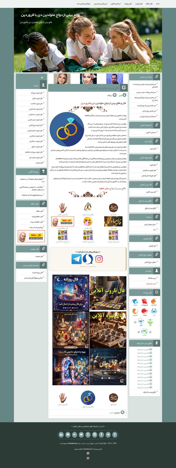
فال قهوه (153, 165)
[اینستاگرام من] (94, 435)
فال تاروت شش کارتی (35, 130)
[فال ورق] (70, 367)
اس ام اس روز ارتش (149, 111)
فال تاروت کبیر (37, 98)
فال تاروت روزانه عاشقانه (34, 152)
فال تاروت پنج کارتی (36, 125)
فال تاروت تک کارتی (36, 109)
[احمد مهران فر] (114, 79)
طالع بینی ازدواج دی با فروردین (103, 87)
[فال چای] (108, 367)
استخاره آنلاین (116, 3)
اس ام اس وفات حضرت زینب (146, 92)
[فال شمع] (70, 330)
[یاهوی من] (114, 435)
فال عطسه (39, 256)
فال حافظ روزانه (37, 216)
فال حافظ (149, 3)
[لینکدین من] (61, 435)
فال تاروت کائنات (37, 103)
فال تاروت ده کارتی (36, 141)
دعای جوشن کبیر (150, 224)
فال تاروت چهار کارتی (35, 119)
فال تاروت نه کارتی (36, 136)
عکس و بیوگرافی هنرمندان (33, 278)
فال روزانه (128, 3)
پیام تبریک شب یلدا (36, 227)
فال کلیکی (152, 246)
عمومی (111, 412)
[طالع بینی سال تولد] (144, 369)
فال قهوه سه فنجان (149, 170)
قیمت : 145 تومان (31, 78)
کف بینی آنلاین (151, 192)
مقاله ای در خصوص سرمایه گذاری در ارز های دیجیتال (32, 188)
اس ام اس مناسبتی (100, 3)
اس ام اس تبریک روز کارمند (146, 105)
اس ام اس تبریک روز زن (148, 116)
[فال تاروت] (108, 293)
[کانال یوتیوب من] (67, 435)
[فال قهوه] (108, 330)
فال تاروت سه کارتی (36, 114)
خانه (157, 3)
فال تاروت (138, 3)
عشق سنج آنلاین (150, 262)
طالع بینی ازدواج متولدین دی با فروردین (50, 14)
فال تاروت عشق (37, 146)
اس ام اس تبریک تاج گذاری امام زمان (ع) (146, 99)
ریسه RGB (152, 278)
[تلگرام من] (108, 435)
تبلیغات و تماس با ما (83, 3)
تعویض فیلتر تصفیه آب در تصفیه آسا (32, 180)
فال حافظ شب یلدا (36, 222)
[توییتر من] (81, 435)
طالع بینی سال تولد (149, 392)
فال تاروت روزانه (37, 93)
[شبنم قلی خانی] (62, 79)
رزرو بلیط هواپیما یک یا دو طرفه (32, 195)
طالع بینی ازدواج (112, 188)
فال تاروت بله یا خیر (36, 157)
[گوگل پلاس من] (74, 435)
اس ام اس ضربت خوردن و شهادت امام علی (145, 85)
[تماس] (88, 435)
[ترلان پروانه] (88, 79)
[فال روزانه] (70, 293)
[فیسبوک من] (101, 435)
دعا (154, 229)
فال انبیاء (153, 148)
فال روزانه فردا (37, 272)
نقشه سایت (78, 449)
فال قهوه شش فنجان (149, 175)
